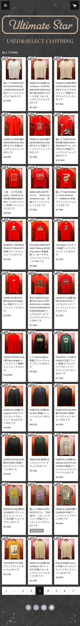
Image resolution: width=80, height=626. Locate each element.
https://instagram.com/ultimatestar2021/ (44, 607)
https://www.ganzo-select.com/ (52, 607)
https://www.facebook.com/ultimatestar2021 (28, 607)
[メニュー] (5, 5)
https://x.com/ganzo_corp (36, 607)
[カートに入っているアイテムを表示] (74, 5)
